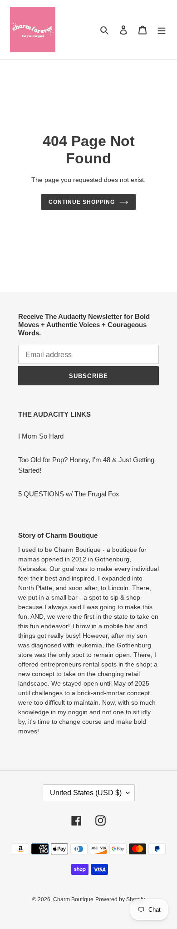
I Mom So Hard (41, 436)
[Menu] (161, 30)
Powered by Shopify (120, 899)
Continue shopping (82, 202)
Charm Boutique (73, 899)
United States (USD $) (86, 793)
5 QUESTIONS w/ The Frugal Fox (68, 494)
